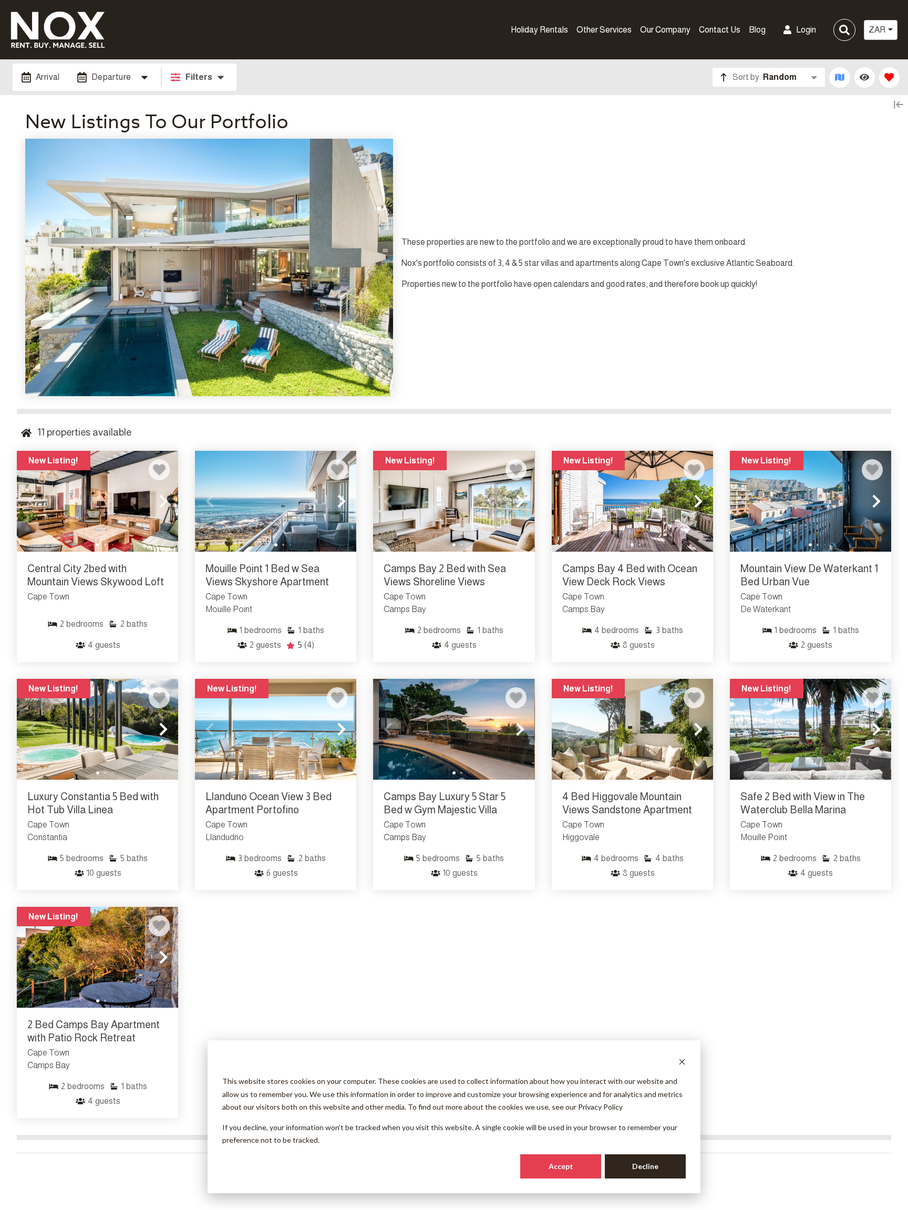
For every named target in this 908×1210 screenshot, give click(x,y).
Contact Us (719, 29)
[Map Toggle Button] (839, 77)
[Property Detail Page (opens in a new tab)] (97, 501)
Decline (645, 1166)
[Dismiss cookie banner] (682, 1061)
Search (665, 29)
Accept (561, 1166)
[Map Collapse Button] (898, 104)
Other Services (604, 29)
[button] (31, 501)
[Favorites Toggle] (889, 77)
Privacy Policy (600, 1106)
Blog (757, 29)
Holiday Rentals (539, 29)
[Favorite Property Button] (159, 469)
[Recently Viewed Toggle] (864, 77)
